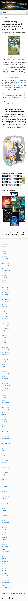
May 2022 (4, 366)
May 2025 (4, 280)
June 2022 (4, 364)
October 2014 (5, 585)
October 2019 (5, 441)
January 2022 (5, 376)
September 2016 (6, 530)
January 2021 (5, 405)
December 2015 (5, 551)
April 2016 (4, 542)
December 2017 (5, 494)
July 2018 (4, 477)
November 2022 (5, 352)
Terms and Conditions (16, 597)
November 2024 (5, 294)
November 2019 (5, 438)
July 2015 (4, 563)
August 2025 (5, 273)
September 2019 (6, 443)
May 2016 (4, 539)
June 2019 (4, 450)
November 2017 (5, 496)
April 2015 (4, 570)
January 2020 (5, 434)
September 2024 (6, 299)
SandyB (5, 17)
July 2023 (4, 333)
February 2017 (5, 518)
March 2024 (4, 314)
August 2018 (5, 474)
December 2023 (5, 321)
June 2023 (4, 335)
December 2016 (5, 522)
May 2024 (4, 309)
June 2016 (4, 537)
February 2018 (5, 489)
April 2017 (4, 513)
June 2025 (4, 278)
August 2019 (5, 446)
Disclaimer (5, 598)
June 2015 (4, 566)
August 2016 (5, 532)
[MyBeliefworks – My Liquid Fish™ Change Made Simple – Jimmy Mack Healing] (14, 10)
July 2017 (4, 506)
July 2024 (4, 304)
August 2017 (5, 503)
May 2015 (4, 568)
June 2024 (4, 306)
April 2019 (4, 455)
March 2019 (4, 458)
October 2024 (5, 297)
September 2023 (6, 328)
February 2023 (5, 345)
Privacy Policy (6, 597)
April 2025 (4, 282)
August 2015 (5, 561)
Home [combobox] (4, 12)
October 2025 (5, 268)
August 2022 (5, 359)
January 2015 (5, 578)
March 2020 (4, 429)
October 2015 (5, 556)
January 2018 (5, 491)
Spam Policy (12, 598)
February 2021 (5, 402)
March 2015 (4, 573)
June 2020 (4, 422)
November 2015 (5, 554)
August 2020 (5, 417)
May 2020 (4, 424)
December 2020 (5, 407)
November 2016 (5, 525)
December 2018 (5, 465)
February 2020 (5, 431)
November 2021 (5, 381)
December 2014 (5, 580)
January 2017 (5, 520)
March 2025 (4, 285)
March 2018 (4, 486)
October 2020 (5, 412)
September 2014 (6, 587)
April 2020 (4, 426)
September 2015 (6, 558)
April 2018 (4, 484)
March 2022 (4, 371)
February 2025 (5, 287)
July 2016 (4, 534)
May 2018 (4, 482)
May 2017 (4, 510)
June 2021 (4, 393)
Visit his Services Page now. (12, 236)
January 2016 (5, 549)
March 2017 (4, 515)
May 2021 (4, 395)
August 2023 (5, 330)
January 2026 (5, 261)
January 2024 (5, 318)
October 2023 (5, 326)
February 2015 (5, 575)
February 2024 (5, 316)
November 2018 (5, 467)
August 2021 (5, 388)
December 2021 (5, 378)
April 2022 (4, 369)
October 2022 (5, 354)
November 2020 (5, 410)
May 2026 (4, 251)
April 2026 (4, 254)
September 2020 (6, 414)
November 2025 (5, 266)
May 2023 (4, 338)
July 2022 (4, 362)
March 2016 (4, 544)
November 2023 (5, 323)
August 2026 (5, 244)
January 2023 (5, 347)
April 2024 (4, 311)
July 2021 (4, 390)
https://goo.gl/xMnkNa (14, 77)
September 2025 (6, 270)
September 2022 (6, 357)
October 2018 (5, 470)
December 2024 (5, 292)
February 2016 (5, 546)
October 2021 (5, 383)
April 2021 (4, 398)
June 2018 (4, 479)
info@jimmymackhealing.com (14, 103)
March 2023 (4, 342)
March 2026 (4, 256)
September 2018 (6, 472)
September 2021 (6, 386)
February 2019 (5, 460)
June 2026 (4, 249)
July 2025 (4, 275)
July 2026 (4, 246)
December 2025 (5, 263)
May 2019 (4, 453)
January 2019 (5, 462)
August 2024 (5, 302)
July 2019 (4, 448)
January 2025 (5, 290)
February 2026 (5, 258)
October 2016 (5, 527)
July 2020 (4, 419)
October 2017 (5, 498)
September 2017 (6, 501)
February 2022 (5, 374)
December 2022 (5, 350)
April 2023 (4, 340)
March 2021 (4, 400)
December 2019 (5, 436)
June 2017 (4, 508)
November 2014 (5, 582)
